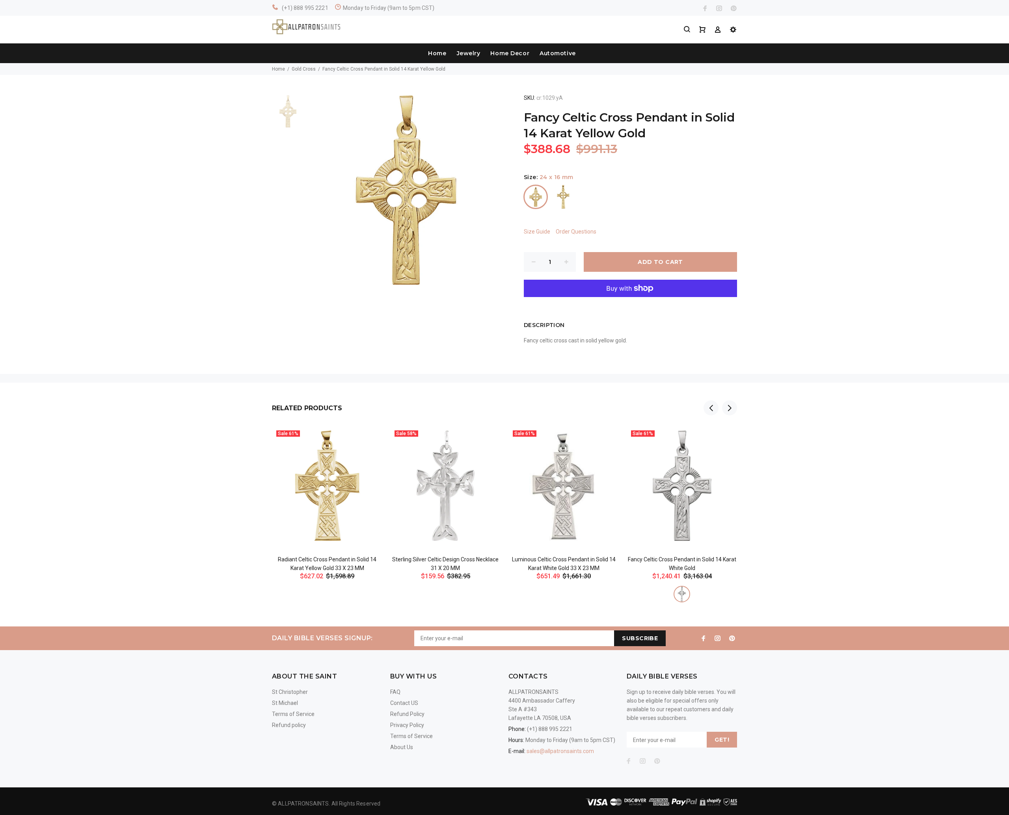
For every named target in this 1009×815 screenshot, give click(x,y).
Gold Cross (304, 69)
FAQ (395, 692)
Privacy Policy (407, 725)
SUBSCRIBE (640, 638)
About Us (401, 747)
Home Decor (509, 53)
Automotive (558, 53)
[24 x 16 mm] (535, 197)
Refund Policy (407, 714)
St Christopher (290, 692)
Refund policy (289, 725)
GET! (722, 739)
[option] (288, 115)
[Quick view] (369, 439)
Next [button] (729, 407)
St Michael (285, 703)
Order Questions (576, 231)
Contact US (404, 703)
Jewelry (468, 53)
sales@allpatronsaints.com (560, 751)
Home (437, 53)
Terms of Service (293, 714)
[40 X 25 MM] (563, 197)
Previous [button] (711, 407)
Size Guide (537, 231)
